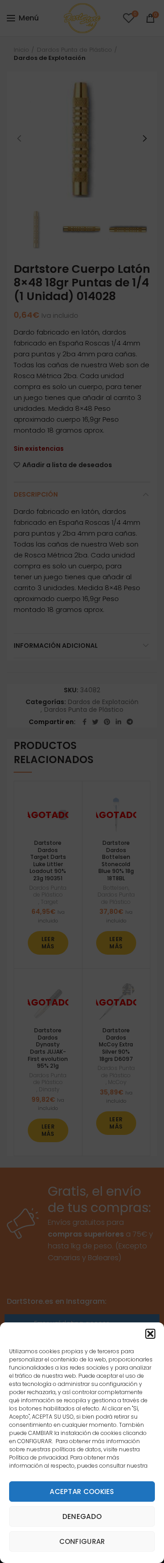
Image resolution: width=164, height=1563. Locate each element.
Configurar (82, 1541)
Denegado (82, 1516)
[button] (150, 1333)
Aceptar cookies (82, 1491)
